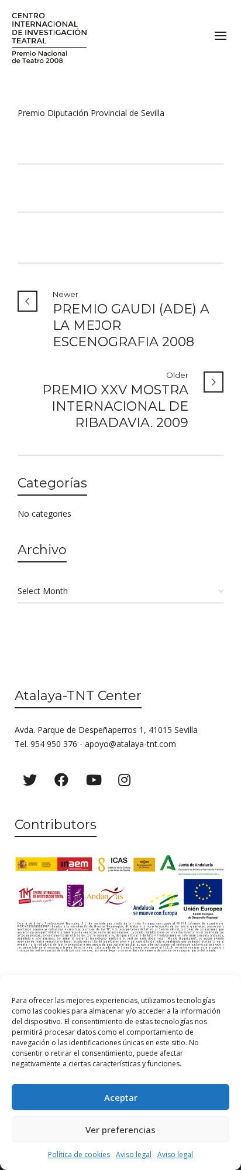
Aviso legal (134, 1154)
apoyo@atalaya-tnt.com (130, 743)
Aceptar (120, 1097)
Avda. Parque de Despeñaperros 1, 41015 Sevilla (106, 729)
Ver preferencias (120, 1129)
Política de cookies (79, 1154)
